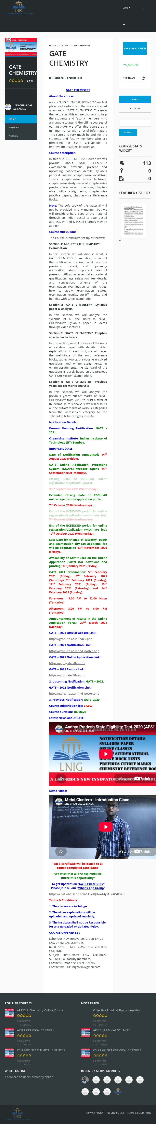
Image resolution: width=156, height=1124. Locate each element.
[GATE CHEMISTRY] (21, 47)
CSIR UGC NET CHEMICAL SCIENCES (41, 1050)
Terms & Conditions (139, 1112)
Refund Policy (115, 1112)
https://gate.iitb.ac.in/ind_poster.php (74, 651)
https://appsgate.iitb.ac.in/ (67, 663)
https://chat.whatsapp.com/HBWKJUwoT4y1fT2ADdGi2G (87, 894)
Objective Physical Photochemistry (116, 1010)
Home (12, 119)
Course (64, 45)
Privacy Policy (95, 1112)
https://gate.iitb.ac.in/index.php (70, 639)
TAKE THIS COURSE (135, 48)
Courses (135, 108)
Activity (13, 135)
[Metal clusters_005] (133, 220)
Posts (135, 99)
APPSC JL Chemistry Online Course (40, 1010)
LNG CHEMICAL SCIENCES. (22, 107)
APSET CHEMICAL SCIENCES (35, 1030)
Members (14, 127)
